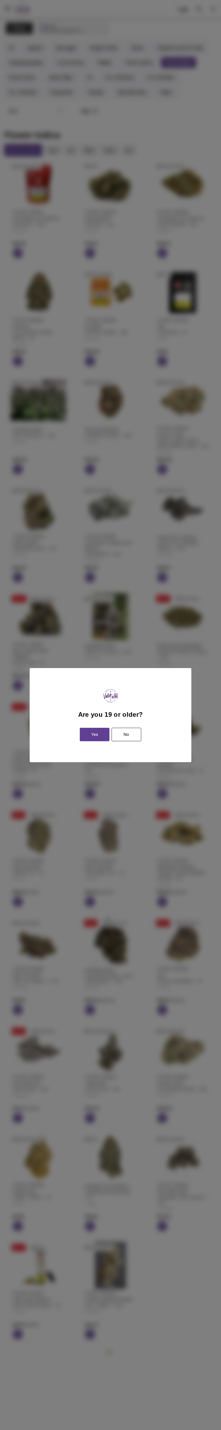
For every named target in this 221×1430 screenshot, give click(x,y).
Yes (94, 734)
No (126, 734)
